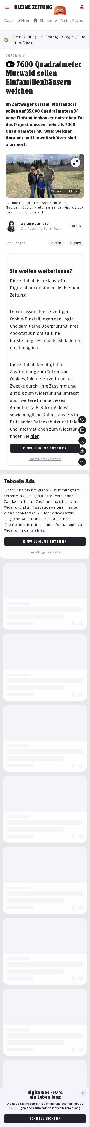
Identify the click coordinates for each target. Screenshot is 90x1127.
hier (34, 436)
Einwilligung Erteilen (45, 448)
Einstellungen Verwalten (45, 459)
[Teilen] (82, 451)
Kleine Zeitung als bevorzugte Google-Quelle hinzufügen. (48, 39)
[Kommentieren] (82, 430)
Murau (59, 243)
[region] (45, 20)
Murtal (77, 243)
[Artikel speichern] (82, 441)
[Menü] (7, 7)
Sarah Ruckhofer (35, 223)
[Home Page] (33, 7)
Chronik (13, 55)
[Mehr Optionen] (82, 462)
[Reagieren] (82, 419)
